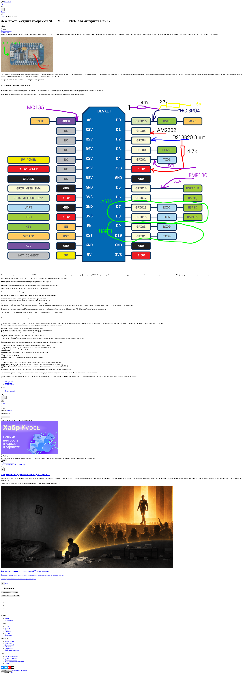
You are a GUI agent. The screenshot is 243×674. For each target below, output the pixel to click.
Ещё (6, 584)
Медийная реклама (11, 658)
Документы (8, 646)
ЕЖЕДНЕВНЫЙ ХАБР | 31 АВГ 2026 (13, 464)
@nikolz (9, 410)
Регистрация (9, 620)
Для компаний (9, 645)
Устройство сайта (10, 641)
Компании (8, 631)
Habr (11, 672)
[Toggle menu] (1, 2)
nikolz (2, 16)
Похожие (15, 592)
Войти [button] (3, 12)
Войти (7, 618)
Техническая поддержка (20, 670)
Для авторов (9, 643)
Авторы (7, 633)
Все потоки (7, 2)
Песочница (8, 635)
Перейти (4, 460)
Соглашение (9, 648)
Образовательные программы (14, 661)
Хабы (6, 630)
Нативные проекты (11, 660)
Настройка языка (6, 670)
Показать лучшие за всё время (10, 595)
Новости (7, 628)
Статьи (7, 626)
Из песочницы (5, 32)
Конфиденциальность (12, 650)
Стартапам (8, 663)
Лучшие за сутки (6, 592)
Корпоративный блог (11, 656)
